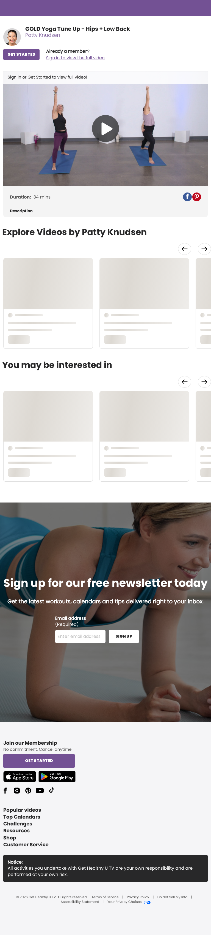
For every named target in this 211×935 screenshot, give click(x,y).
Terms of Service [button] (104, 897)
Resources (16, 830)
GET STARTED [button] (21, 54)
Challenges (17, 823)
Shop (9, 837)
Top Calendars (21, 817)
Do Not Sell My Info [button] (172, 897)
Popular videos (22, 810)
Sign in (15, 77)
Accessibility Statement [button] (79, 902)
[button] (75, 54)
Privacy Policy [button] (138, 897)
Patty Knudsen (42, 35)
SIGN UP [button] (123, 636)
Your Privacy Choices (124, 902)
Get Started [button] (39, 760)
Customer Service (26, 844)
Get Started (40, 77)
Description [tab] (21, 211)
